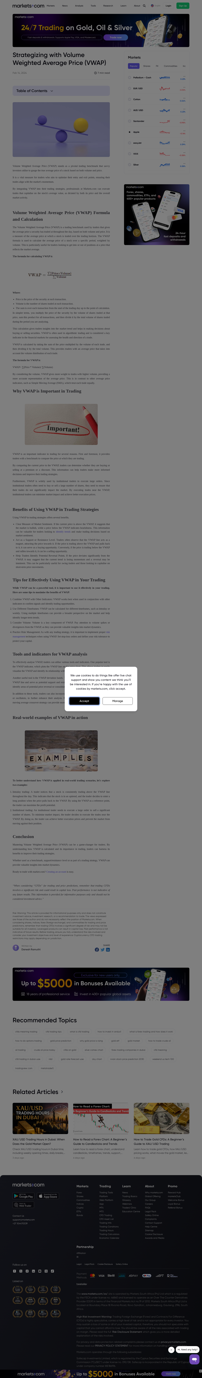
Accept (84, 701)
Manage (117, 701)
